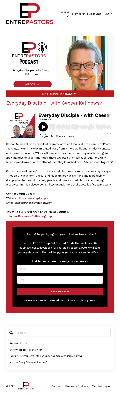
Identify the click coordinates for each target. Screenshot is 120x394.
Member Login (101, 386)
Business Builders (76, 386)
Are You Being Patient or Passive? (28, 362)
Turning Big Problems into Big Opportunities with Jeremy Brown (45, 355)
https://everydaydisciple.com (36, 198)
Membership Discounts (86, 13)
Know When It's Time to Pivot (25, 349)
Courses (56, 386)
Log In (108, 13)
